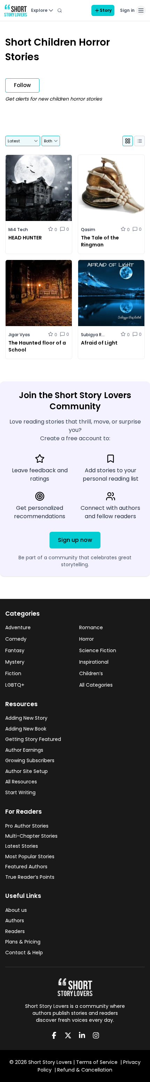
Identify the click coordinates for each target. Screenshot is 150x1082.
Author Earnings (24, 750)
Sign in (127, 10)
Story (106, 10)
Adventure (18, 627)
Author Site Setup (26, 771)
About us (16, 910)
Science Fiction (97, 650)
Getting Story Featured (33, 739)
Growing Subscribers (29, 760)
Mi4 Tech (18, 229)
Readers (15, 931)
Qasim (88, 229)
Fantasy (14, 650)
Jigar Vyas (19, 335)
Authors (14, 920)
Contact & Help (24, 952)
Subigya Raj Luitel (93, 335)
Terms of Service (97, 1062)
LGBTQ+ (14, 684)
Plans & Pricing (22, 941)
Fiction (13, 673)
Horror (86, 638)
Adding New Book (25, 728)
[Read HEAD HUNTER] (39, 204)
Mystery (14, 661)
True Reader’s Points (29, 877)
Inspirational (93, 661)
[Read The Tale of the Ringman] (111, 204)
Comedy (16, 638)
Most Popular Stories (29, 856)
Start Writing (20, 792)
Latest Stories (21, 846)
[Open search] (59, 10)
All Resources (21, 781)
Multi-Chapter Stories (31, 835)
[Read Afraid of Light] (111, 309)
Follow (22, 85)
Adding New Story (26, 717)
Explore (39, 10)
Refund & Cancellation (84, 1069)
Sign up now (75, 540)
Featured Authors (26, 866)
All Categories (96, 684)
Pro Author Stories (26, 825)
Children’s (91, 673)
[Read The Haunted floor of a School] (39, 309)
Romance (91, 627)
